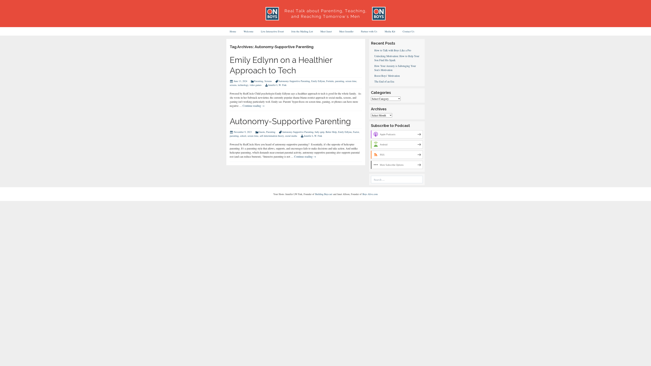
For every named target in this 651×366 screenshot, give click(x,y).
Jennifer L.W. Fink (277, 85)
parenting (339, 81)
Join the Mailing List (302, 31)
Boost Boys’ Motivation (387, 75)
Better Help (331, 132)
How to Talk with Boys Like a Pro (392, 50)
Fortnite (330, 81)
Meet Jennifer (346, 31)
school (243, 135)
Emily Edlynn (318, 81)
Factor (356, 132)
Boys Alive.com (370, 194)
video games (255, 85)
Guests (262, 132)
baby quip (319, 132)
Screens (268, 81)
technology (243, 85)
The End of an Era (384, 81)
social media (291, 135)
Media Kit (390, 31)
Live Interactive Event (272, 31)
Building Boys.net (323, 194)
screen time (351, 81)
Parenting (258, 81)
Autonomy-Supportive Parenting (294, 81)
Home (233, 31)
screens (233, 85)
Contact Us (408, 31)
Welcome (248, 31)
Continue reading (253, 105)
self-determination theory (272, 135)
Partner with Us (369, 31)
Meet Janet (326, 31)
